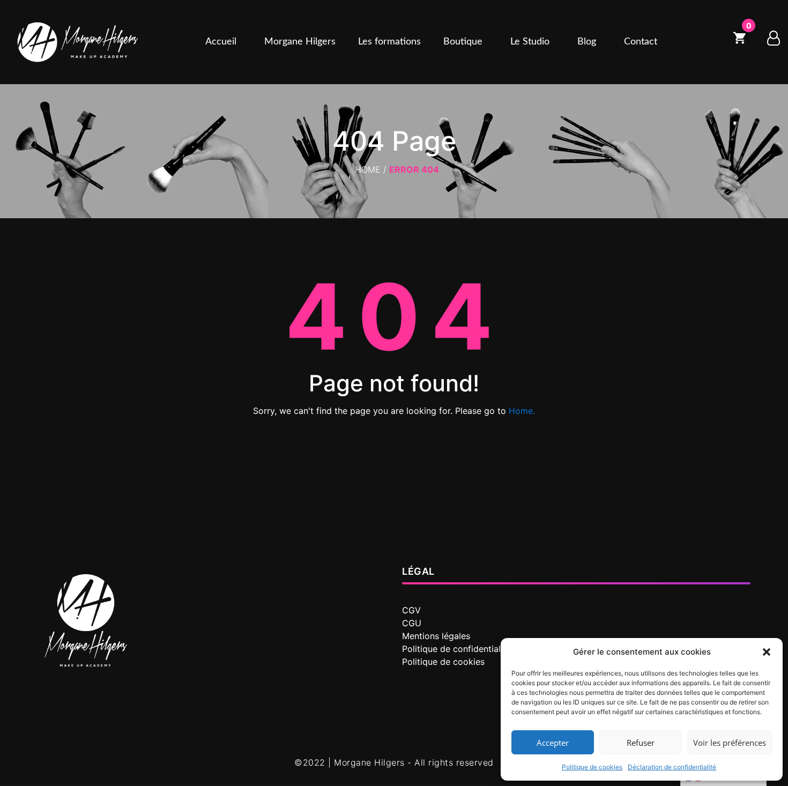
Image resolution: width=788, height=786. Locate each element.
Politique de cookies (592, 767)
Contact (640, 42)
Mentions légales (436, 636)
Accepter (553, 742)
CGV (411, 610)
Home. (522, 410)
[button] (766, 652)
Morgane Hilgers (300, 42)
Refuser (641, 742)
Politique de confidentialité (456, 648)
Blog (586, 42)
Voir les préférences (729, 742)
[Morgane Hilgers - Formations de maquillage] (77, 42)
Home (368, 169)
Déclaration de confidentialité (672, 767)
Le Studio (529, 42)
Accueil (220, 42)
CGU (411, 623)
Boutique (462, 42)
